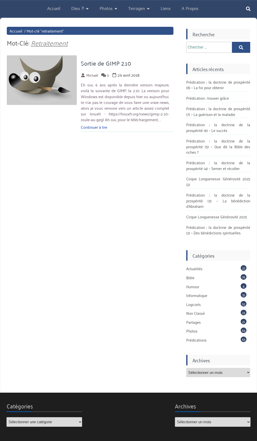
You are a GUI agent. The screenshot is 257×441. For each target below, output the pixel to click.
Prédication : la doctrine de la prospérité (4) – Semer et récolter (218, 165)
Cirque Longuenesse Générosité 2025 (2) (218, 181)
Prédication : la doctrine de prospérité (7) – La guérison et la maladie (218, 111)
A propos (190, 8)
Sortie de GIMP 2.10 (106, 63)
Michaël (92, 75)
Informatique (196, 295)
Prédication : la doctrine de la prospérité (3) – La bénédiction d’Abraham (218, 200)
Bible (190, 277)
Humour (192, 286)
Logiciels (193, 304)
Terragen (136, 8)
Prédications (196, 339)
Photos (106, 8)
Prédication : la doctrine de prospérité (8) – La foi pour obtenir (218, 84)
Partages (193, 322)
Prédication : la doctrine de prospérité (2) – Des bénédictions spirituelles (218, 230)
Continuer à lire (94, 126)
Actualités (194, 268)
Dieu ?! (77, 8)
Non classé (195, 313)
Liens (166, 8)
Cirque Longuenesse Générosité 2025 (216, 216)
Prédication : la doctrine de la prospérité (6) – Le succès (218, 127)
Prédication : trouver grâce (207, 97)
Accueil (53, 8)
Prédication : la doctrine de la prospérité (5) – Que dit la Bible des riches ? (218, 146)
